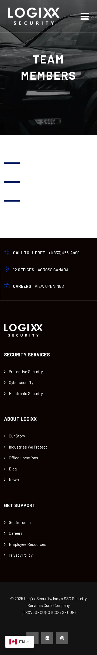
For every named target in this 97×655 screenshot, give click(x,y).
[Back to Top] (85, 646)
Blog (13, 468)
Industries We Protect (28, 447)
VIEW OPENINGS (49, 286)
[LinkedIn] (47, 638)
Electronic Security (26, 393)
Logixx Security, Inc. (41, 598)
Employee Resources (27, 544)
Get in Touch (20, 522)
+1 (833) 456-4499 (63, 252)
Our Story (17, 435)
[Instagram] (62, 638)
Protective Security (26, 371)
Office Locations (23, 457)
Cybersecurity (21, 382)
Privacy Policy (21, 555)
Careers (16, 533)
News (14, 479)
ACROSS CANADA (53, 269)
